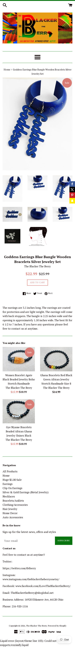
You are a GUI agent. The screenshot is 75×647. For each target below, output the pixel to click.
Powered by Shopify (57, 625)
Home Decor (10, 513)
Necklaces (9, 496)
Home (6, 475)
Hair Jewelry (10, 509)
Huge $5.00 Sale (12, 479)
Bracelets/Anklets (13, 500)
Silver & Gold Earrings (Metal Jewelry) (25, 492)
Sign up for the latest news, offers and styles (29, 532)
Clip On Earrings (12, 488)
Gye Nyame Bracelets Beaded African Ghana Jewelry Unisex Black (19, 431)
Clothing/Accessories (15, 504)
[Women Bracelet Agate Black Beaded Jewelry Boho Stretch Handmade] (19, 359)
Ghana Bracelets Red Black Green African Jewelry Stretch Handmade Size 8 (56, 379)
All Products (10, 471)
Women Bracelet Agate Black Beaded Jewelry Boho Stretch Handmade (19, 379)
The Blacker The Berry (36, 625)
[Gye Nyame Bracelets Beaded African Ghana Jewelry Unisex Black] (19, 411)
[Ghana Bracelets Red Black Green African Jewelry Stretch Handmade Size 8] (56, 359)
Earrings (8, 484)
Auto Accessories (13, 517)
